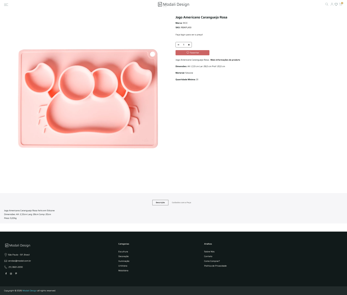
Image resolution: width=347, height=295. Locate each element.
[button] (192, 52)
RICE (185, 23)
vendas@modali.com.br (19, 260)
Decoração (123, 256)
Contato (208, 256)
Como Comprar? (212, 261)
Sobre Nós (209, 251)
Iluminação (123, 261)
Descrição (160, 202)
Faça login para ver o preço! (189, 34)
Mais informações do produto (225, 60)
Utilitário (122, 265)
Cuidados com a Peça (181, 202)
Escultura (123, 251)
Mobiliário (123, 270)
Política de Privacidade (215, 265)
